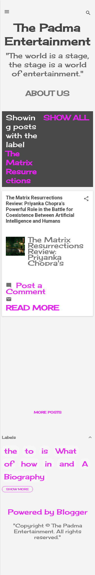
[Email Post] (9, 299)
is (44, 451)
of (8, 463)
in (48, 463)
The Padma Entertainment (48, 34)
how (29, 463)
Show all (66, 117)
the (10, 451)
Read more (32, 307)
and (66, 463)
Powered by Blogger (47, 511)
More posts (47, 412)
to (29, 451)
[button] (86, 199)
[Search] (88, 13)
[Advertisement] (47, 354)
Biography (24, 476)
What (66, 451)
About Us (47, 93)
